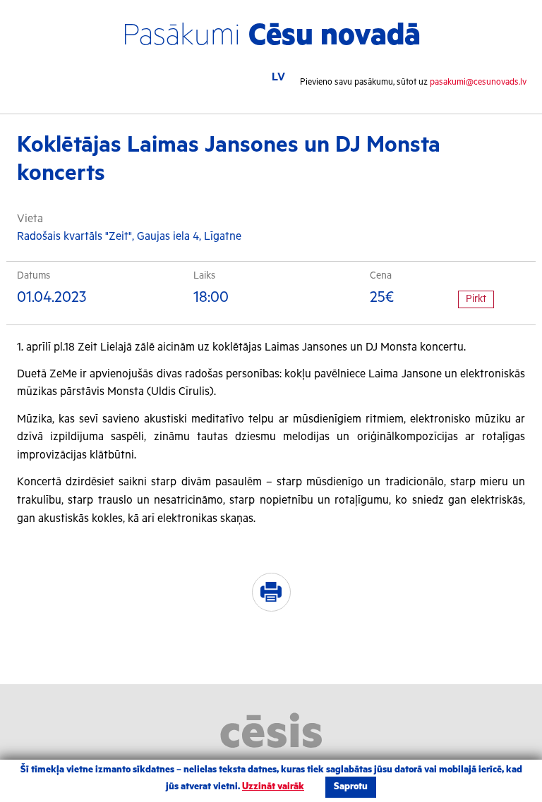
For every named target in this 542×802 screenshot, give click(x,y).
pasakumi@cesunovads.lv (478, 82)
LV (278, 77)
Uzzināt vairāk (273, 787)
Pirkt (476, 299)
